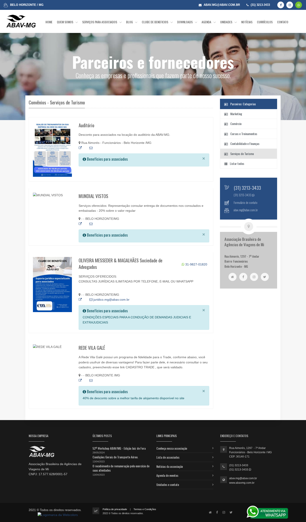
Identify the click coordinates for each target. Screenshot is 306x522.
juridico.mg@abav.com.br (111, 299)
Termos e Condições (145, 509)
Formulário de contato (245, 203)
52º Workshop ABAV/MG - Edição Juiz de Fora (119, 448)
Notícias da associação (169, 466)
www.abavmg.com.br (241, 482)
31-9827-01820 (195, 264)
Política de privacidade (115, 509)
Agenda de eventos (167, 475)
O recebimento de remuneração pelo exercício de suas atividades (121, 468)
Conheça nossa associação (171, 448)
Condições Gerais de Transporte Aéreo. (115, 457)
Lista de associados (167, 457)
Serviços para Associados (100, 21)
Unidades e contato (167, 484)
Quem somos (65, 21)
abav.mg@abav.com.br (243, 478)
